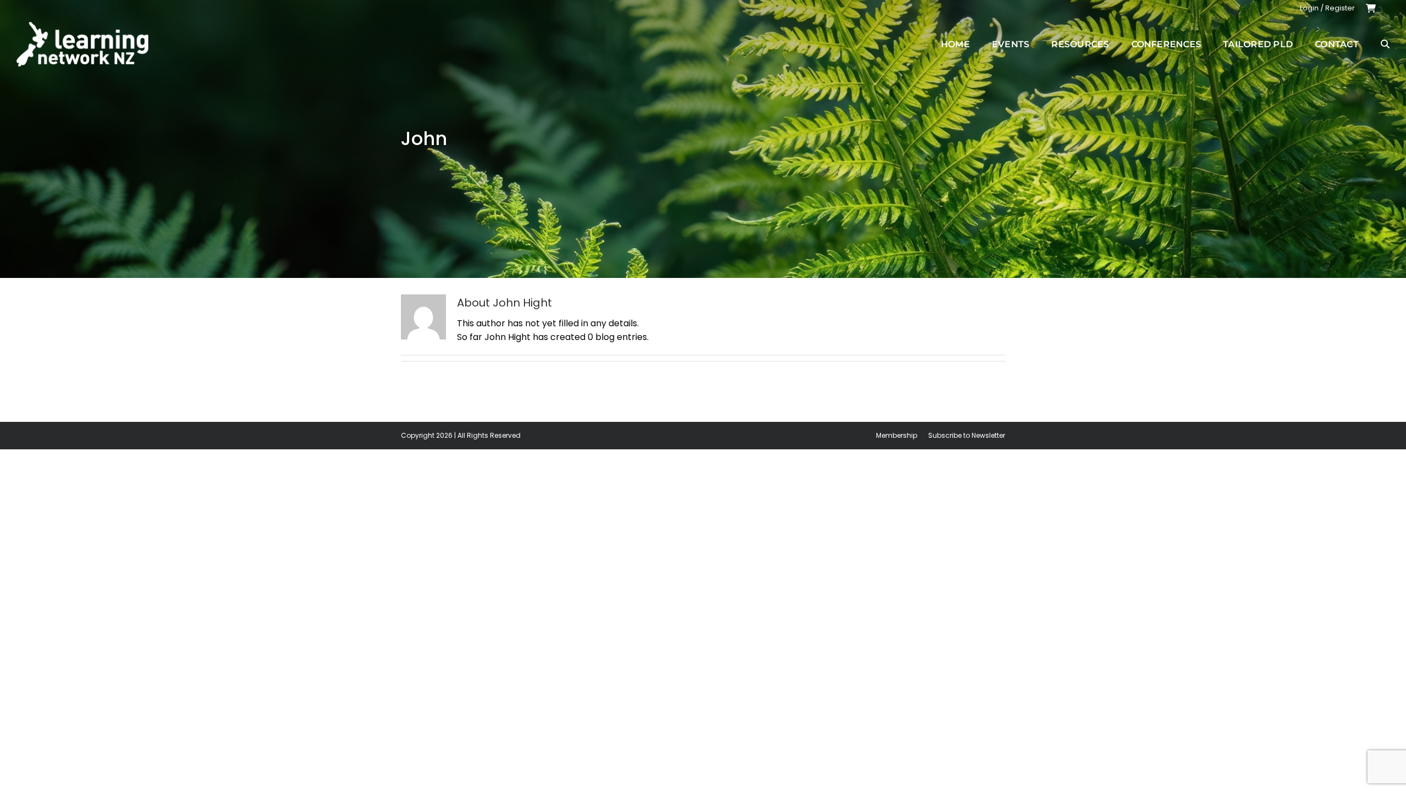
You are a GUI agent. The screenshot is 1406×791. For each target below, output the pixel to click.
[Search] (1385, 44)
